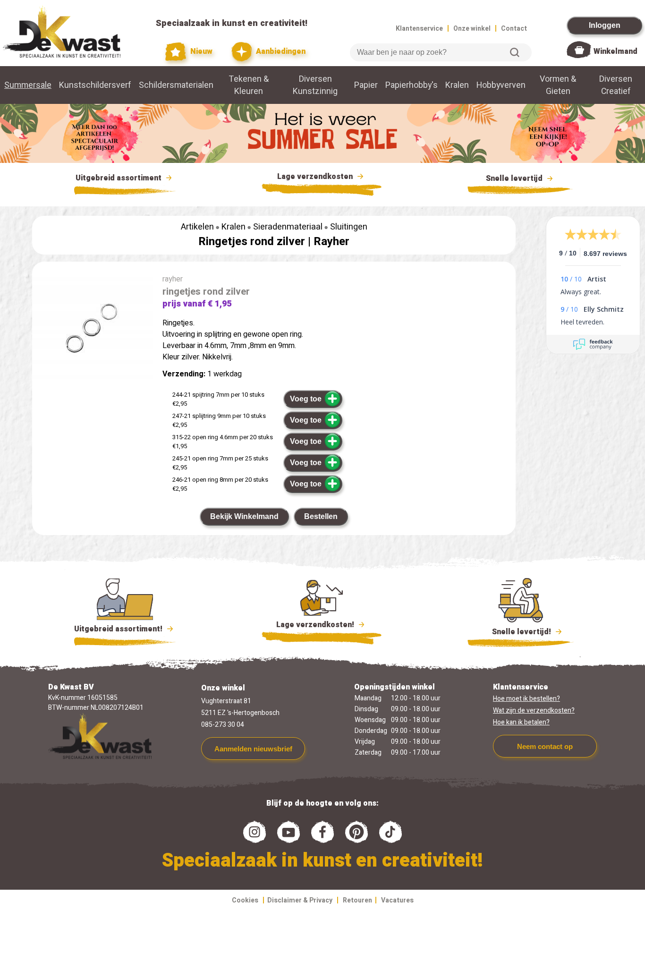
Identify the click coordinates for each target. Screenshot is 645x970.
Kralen (457, 85)
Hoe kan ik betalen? (521, 722)
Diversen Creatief (615, 85)
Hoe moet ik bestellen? (526, 699)
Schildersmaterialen (176, 85)
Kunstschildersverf (95, 85)
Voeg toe (306, 399)
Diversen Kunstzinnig (315, 85)
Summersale (27, 85)
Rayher (331, 241)
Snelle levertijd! (515, 632)
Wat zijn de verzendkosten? (534, 710)
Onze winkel (472, 29)
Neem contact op (545, 746)
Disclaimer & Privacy (299, 900)
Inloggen (604, 25)
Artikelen (197, 227)
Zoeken (514, 52)
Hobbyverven (501, 85)
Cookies (245, 900)
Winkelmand (615, 51)
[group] (92, 331)
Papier (366, 85)
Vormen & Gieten (558, 85)
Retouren (357, 900)
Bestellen (321, 516)
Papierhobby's (411, 85)
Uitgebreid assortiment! (119, 629)
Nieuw (200, 51)
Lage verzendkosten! (316, 624)
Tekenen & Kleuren (249, 85)
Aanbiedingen (280, 51)
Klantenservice (419, 29)
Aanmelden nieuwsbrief (253, 749)
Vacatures (397, 900)
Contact (514, 29)
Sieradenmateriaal (287, 227)
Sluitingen (348, 227)
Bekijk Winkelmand (244, 516)
